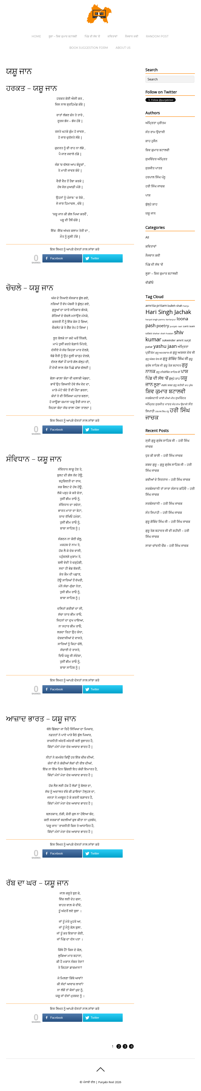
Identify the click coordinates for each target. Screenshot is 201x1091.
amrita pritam (156, 305)
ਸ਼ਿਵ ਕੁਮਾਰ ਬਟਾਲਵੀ (157, 150)
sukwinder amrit (173, 340)
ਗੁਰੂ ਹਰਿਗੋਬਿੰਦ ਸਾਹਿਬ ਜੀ (168, 372)
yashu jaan (165, 346)
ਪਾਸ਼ (148, 195)
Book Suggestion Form (88, 48)
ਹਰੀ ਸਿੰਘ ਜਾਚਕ (155, 186)
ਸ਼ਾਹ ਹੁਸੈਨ (151, 141)
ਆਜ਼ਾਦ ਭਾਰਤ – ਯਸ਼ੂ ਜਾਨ (41, 718)
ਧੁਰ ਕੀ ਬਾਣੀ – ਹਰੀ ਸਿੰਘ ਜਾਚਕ (164, 455)
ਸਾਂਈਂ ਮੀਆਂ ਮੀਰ (167, 398)
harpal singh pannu (155, 319)
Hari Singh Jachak (168, 312)
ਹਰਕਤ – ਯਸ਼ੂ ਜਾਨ (31, 88)
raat (180, 326)
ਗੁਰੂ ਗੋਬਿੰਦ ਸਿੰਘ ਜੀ (175, 358)
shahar (156, 333)
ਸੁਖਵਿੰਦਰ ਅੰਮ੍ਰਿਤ (156, 159)
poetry (162, 325)
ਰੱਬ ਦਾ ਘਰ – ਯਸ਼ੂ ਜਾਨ (37, 882)
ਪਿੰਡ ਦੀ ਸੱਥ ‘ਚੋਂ (92, 36)
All (147, 237)
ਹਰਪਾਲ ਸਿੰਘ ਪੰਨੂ (155, 177)
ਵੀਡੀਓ (149, 282)
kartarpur (171, 319)
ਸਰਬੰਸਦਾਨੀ (151, 398)
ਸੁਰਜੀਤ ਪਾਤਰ (153, 168)
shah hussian (167, 333)
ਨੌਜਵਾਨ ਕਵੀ (131, 36)
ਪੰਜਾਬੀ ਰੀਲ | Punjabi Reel (98, 1082)
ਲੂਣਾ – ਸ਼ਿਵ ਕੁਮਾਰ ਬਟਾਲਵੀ (63, 36)
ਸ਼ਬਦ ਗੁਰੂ (172, 385)
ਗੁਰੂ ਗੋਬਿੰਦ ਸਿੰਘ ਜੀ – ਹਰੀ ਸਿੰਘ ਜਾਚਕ (167, 521)
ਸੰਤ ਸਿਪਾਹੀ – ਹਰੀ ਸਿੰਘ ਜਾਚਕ (163, 512)
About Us (123, 48)
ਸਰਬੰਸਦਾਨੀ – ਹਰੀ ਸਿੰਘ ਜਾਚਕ (163, 503)
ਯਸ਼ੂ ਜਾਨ (150, 213)
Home (36, 36)
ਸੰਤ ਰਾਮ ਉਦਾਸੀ (155, 132)
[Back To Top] (100, 1069)
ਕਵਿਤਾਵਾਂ (112, 36)
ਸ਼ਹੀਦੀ (180, 385)
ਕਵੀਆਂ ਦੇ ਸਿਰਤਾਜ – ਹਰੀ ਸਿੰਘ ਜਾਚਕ (167, 479)
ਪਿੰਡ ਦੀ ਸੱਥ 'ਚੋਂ (154, 264)
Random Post (157, 36)
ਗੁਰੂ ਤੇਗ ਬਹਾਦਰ (172, 365)
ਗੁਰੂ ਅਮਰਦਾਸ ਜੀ (163, 352)
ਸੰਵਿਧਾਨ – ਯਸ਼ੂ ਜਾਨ (34, 459)
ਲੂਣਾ (157, 384)
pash (150, 325)
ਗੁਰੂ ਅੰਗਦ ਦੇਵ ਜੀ (153, 359)
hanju (186, 306)
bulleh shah (175, 306)
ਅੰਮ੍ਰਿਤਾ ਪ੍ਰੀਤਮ (155, 123)
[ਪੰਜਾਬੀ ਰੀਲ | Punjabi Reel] (100, 20)
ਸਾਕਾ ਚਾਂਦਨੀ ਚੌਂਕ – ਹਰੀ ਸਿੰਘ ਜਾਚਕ (166, 545)
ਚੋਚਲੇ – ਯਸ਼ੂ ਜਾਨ (29, 287)
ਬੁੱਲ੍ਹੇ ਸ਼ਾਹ (151, 204)
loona (182, 319)
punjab (173, 326)
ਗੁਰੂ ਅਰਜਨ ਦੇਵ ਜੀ (184, 352)
